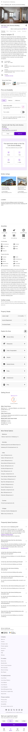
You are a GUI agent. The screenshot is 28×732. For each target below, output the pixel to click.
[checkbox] (8, 153)
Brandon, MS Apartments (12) (7, 465)
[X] (14, 710)
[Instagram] (19, 710)
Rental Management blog (6, 689)
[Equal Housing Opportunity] (6, 710)
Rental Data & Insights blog (7, 691)
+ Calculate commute (8, 75)
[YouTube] (16, 710)
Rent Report (3, 672)
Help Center (3, 693)
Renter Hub (3, 661)
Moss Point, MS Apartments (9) (7, 481)
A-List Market (4, 682)
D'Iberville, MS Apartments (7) (7, 495)
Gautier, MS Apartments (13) (7, 487)
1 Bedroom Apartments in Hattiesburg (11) (10, 436)
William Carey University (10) (7, 513)
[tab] (4, 100)
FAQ (2, 652)
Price (7, 31)
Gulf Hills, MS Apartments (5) (7, 468)
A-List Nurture (4, 684)
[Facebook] (11, 710)
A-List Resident (4, 687)
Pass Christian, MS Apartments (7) (8, 479)
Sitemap (3, 655)
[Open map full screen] (25, 331)
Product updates (4, 646)
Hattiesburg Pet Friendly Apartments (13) (9, 447)
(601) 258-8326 (4, 27)
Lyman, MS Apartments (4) (6, 455)
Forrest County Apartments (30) (7, 503)
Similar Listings (13, 31)
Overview (3, 31)
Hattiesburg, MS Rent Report (7, 534)
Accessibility (3, 704)
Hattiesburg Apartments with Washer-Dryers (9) (11, 444)
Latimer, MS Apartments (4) (6, 460)
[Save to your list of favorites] (25, 9)
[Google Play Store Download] (12, 632)
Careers (2, 641)
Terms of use (4, 701)
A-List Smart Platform (5, 680)
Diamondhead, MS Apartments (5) (8, 463)
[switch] (23, 112)
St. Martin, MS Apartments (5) (7, 484)
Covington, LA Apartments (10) (7, 473)
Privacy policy (4, 699)
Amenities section (4, 548)
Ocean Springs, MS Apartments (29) (8, 476)
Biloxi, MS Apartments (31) (6, 492)
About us (3, 639)
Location (19, 31)
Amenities (24, 31)
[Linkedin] (9, 710)
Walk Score (13, 395)
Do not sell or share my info (7, 706)
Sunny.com (3, 648)
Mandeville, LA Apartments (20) (7, 489)
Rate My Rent (4, 663)
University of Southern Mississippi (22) (9, 511)
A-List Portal (3, 678)
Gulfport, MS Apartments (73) (7, 457)
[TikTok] (22, 710)
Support (2, 650)
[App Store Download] (4, 632)
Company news (4, 643)
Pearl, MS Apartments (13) (6, 471)
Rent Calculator (4, 667)
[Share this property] (26, 25)
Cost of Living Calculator (6, 665)
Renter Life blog (4, 670)
